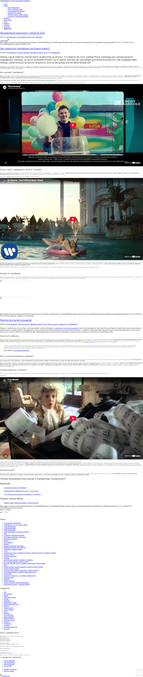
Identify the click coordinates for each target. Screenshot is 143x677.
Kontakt (6, 544)
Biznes (20, 52)
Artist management (9, 530)
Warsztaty (7, 579)
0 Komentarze (12, 37)
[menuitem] (73, 4)
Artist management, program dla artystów (16, 532)
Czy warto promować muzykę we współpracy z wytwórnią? (22, 494)
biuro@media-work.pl (6, 652)
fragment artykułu (89, 341)
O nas (5, 551)
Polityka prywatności (10, 556)
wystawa (6, 625)
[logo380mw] (15, 1)
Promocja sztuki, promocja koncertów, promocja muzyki (21, 503)
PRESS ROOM (9, 618)
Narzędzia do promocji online (13, 549)
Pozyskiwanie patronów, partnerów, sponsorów (18, 560)
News (29, 37)
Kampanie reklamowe (10, 539)
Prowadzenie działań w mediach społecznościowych (20, 572)
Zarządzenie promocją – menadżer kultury (17, 584)
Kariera (6, 540)
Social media (8, 574)
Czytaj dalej (3, 40)
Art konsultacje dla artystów (12, 523)
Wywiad (6, 629)
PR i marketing (8, 615)
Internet (6, 599)
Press (5, 565)
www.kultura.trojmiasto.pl (21, 350)
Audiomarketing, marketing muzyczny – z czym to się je (21, 491)
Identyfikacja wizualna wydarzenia (14, 537)
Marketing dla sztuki (36, 52)
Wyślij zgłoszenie (9, 581)
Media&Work (56, 52)
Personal (6, 613)
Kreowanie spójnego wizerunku (14, 546)
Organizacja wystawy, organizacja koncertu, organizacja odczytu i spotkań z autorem (30, 553)
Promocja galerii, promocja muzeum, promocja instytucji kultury (23, 567)
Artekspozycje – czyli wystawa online (15, 525)
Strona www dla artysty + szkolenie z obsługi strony (20, 575)
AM (19, 324)
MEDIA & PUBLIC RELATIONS (15, 547)
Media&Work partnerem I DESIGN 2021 (22, 33)
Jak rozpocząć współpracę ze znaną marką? (25, 48)
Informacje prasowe (10, 597)
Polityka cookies (9, 554)
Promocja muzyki (53, 324)
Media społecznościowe (11, 604)
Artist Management (10, 526)
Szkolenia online (9, 577)
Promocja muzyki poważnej (16, 320)
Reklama (62, 324)
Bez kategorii (22, 37)
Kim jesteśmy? (8, 542)
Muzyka (40, 324)
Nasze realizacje (9, 609)
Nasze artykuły (8, 608)
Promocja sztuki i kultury (11, 568)
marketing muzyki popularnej (66, 328)
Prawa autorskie (9, 616)
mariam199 (38, 37)
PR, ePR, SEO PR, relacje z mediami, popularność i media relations (25, 563)
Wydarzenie (7, 624)
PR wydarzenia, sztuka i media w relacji (16, 561)
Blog (5, 533)
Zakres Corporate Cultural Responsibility (16, 582)
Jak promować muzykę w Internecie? (15, 488)
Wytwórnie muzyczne (10, 627)
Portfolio (6, 558)
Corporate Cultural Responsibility (14, 535)
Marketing (26, 52)
